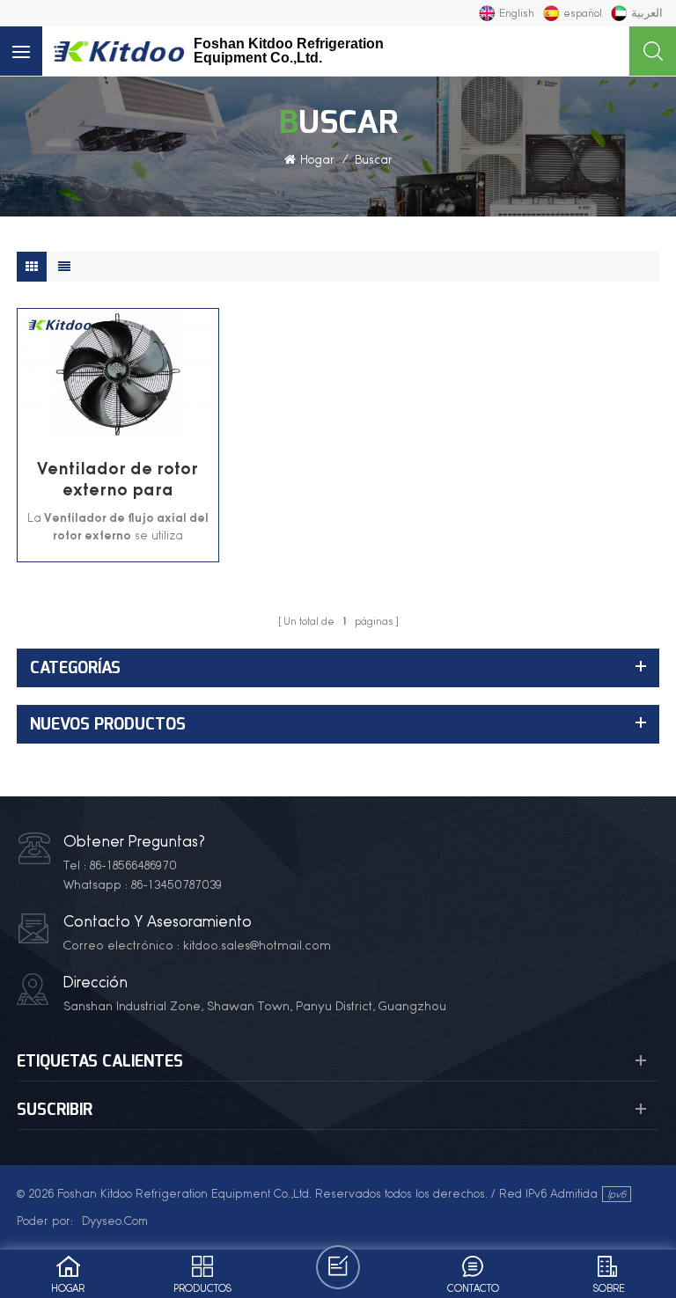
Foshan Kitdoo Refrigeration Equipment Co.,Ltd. (289, 51)
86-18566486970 (133, 865)
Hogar (317, 159)
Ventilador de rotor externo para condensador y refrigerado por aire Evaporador (118, 479)
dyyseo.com (115, 1221)
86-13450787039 (176, 884)
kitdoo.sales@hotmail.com (257, 945)
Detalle (108, 427)
